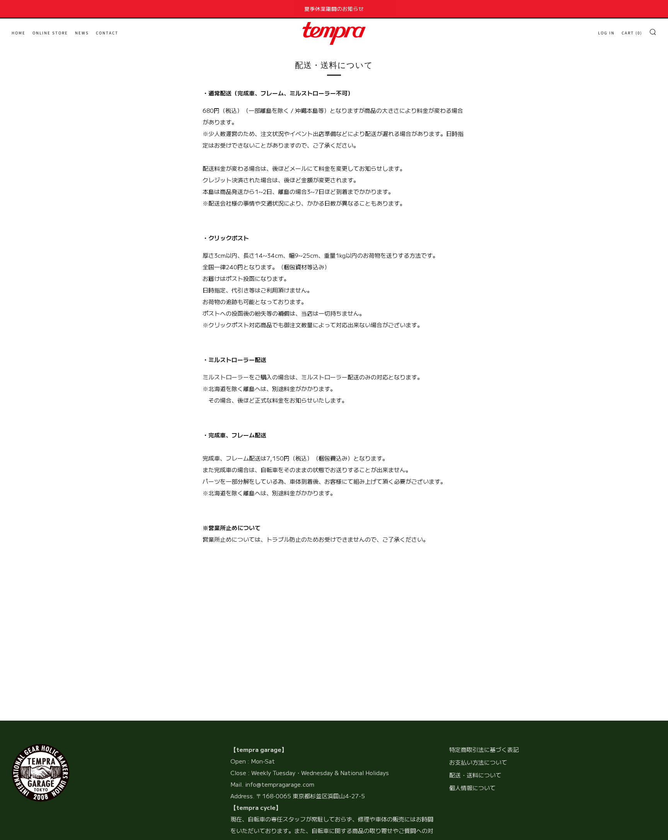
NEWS (82, 33)
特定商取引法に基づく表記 (484, 749)
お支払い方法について (478, 762)
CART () (632, 33)
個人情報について (472, 788)
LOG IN (606, 33)
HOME (19, 33)
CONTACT (107, 33)
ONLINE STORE (50, 33)
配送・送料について (475, 775)
